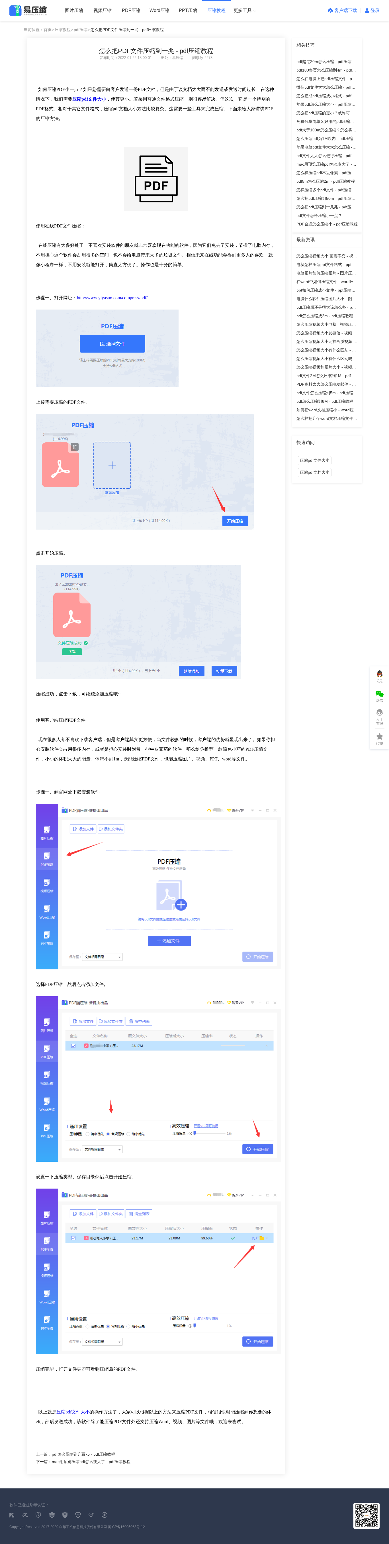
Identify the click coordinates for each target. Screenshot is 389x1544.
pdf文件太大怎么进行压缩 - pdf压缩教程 (325, 156)
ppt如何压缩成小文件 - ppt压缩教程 (325, 291)
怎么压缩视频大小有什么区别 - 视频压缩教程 (326, 351)
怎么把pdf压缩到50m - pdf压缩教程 (325, 199)
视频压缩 (102, 10)
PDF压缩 (131, 10)
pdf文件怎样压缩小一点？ (319, 215)
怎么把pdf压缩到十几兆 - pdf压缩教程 (325, 208)
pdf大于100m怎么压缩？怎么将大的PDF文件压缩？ (326, 131)
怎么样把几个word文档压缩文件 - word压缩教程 (326, 419)
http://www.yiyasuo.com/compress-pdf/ (112, 297)
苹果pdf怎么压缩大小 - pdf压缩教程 (325, 105)
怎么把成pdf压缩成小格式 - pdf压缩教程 (325, 96)
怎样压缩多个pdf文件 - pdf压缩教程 (325, 191)
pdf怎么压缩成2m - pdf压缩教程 (324, 316)
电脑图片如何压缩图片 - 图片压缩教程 (326, 274)
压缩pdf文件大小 (73, 1411)
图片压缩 (74, 10)
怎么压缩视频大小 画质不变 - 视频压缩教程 (326, 257)
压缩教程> (64, 29)
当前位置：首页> (39, 29)
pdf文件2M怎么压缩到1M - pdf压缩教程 (325, 376)
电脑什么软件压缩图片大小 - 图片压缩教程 (326, 299)
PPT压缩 (188, 10)
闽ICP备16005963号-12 (126, 1527)
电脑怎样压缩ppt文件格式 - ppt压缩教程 (325, 265)
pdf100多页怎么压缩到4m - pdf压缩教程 (326, 71)
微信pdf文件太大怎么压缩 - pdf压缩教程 (325, 88)
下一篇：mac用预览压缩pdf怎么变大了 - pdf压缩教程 (83, 1461)
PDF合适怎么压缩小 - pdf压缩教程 (327, 224)
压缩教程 (216, 10)
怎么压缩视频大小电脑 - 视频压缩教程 (326, 325)
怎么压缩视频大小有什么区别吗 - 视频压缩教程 (325, 359)
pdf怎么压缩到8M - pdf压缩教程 (324, 401)
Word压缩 (159, 10)
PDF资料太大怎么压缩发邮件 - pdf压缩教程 (327, 385)
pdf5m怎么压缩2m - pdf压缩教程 (325, 181)
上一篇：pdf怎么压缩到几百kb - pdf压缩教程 (75, 1454)
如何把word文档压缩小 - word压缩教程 (327, 411)
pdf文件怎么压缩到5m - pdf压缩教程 (326, 393)
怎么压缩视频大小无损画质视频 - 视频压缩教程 (325, 342)
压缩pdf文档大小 (314, 472)
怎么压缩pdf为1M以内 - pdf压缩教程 (326, 139)
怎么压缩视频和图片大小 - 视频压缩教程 (326, 368)
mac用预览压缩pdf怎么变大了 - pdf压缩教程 (324, 165)
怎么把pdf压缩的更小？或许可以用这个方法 (325, 114)
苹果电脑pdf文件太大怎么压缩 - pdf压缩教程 (324, 148)
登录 (375, 10)
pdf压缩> (82, 29)
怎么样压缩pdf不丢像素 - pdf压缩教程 (325, 173)
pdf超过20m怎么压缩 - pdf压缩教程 (325, 62)
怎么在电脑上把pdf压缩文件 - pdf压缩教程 (325, 79)
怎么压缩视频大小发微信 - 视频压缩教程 (326, 334)
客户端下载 (345, 10)
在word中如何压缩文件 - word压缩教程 (327, 282)
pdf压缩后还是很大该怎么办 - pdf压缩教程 (325, 308)
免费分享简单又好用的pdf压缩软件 (325, 122)
